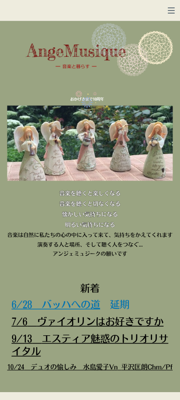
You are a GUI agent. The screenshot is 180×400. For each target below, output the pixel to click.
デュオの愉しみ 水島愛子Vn (74, 367)
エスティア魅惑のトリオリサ (105, 339)
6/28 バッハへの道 (55, 304)
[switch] (171, 10)
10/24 (15, 367)
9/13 (21, 339)
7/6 (19, 322)
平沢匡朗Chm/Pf (147, 367)
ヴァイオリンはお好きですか (100, 322)
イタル (26, 352)
